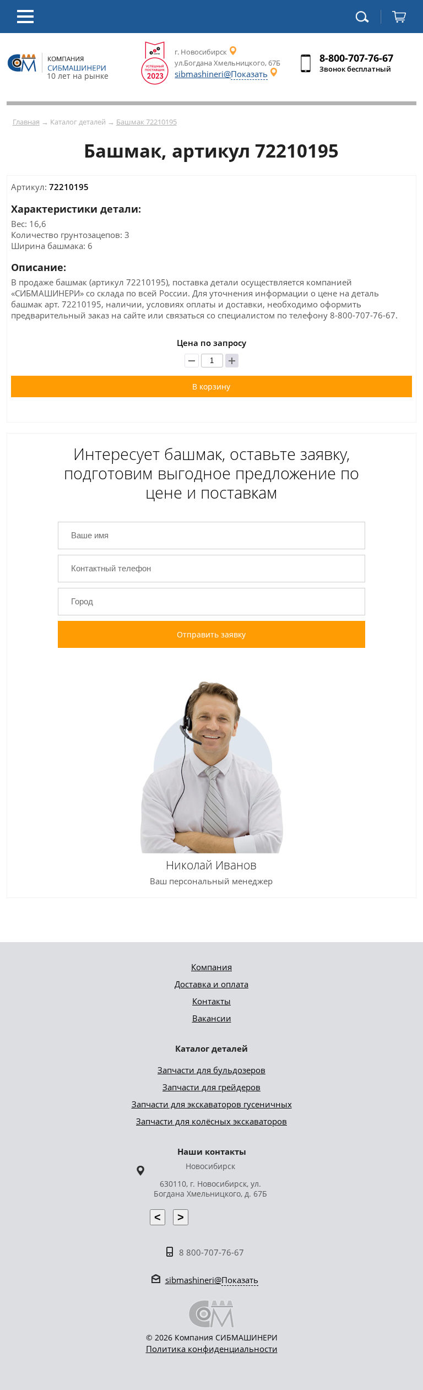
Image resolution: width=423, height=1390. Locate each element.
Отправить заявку (211, 634)
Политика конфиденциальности (212, 1348)
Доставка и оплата (211, 983)
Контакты (211, 1001)
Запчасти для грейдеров (211, 1086)
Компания (211, 966)
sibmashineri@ (221, 73)
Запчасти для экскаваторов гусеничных (212, 1104)
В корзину (211, 386)
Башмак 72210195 (146, 122)
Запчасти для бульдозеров (211, 1069)
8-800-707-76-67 (356, 57)
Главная (26, 122)
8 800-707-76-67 (211, 1252)
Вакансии (211, 1018)
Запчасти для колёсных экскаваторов (211, 1121)
